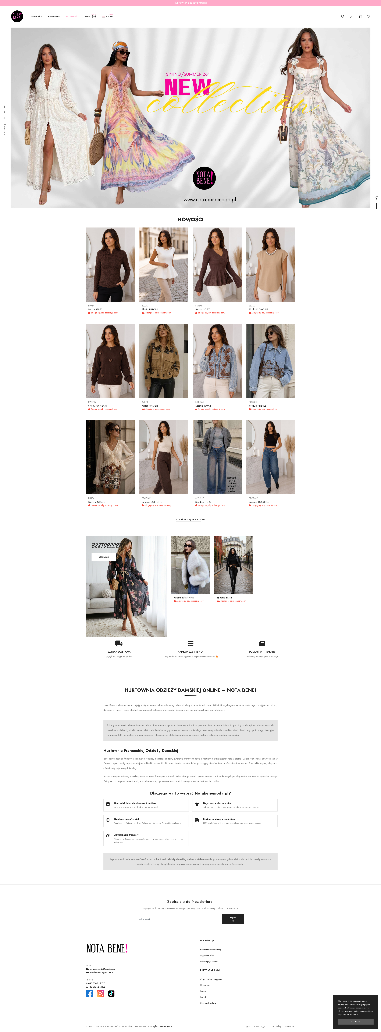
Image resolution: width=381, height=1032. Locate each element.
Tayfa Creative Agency (162, 1026)
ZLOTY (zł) (90, 16)
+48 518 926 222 (96, 986)
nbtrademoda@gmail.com (100, 972)
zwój (376, 201)
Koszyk (203, 997)
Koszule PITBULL (257, 405)
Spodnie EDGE (224, 597)
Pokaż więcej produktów (190, 519)
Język (248, 1026)
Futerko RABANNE (184, 597)
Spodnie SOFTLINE (152, 502)
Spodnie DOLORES (259, 502)
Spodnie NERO (203, 502)
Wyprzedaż (72, 16)
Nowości (36, 16)
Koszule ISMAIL (203, 405)
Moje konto (205, 985)
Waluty (278, 1026)
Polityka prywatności (209, 961)
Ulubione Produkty (208, 1003)
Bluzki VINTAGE (96, 502)
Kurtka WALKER (150, 405)
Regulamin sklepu (207, 955)
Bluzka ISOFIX (202, 309)
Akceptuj (355, 1021)
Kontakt (203, 991)
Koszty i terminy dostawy (210, 949)
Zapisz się (233, 919)
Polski (109, 16)
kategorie (54, 16)
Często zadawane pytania (211, 979)
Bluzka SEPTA (95, 309)
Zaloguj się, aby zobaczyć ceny (104, 312)
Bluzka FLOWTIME (258, 309)
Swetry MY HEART (97, 405)
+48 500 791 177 (96, 983)
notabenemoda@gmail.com (101, 968)
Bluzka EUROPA (150, 309)
